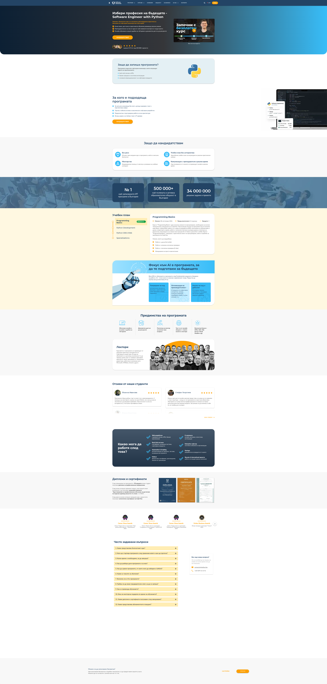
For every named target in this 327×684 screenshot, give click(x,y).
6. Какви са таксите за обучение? (127, 574)
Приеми (242, 671)
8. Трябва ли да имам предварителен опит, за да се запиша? (136, 584)
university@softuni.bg (200, 567)
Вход (214, 2)
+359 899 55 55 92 (200, 570)
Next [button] (215, 524)
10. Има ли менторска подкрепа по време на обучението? (136, 594)
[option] (125, 523)
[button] (194, 30)
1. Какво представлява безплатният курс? (130, 548)
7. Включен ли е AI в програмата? (127, 579)
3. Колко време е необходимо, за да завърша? (131, 558)
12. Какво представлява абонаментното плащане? (133, 604)
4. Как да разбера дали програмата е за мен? (131, 563)
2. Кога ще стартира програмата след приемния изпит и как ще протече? (141, 553)
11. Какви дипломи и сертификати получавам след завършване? (138, 599)
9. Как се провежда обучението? (127, 589)
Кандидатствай (122, 37)
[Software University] (116, 3)
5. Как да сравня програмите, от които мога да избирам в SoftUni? (138, 569)
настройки (225, 671)
